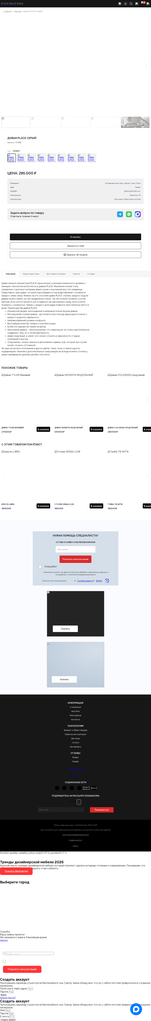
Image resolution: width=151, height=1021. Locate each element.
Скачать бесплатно (16, 871)
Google (75, 761)
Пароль (4, 991)
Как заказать (75, 747)
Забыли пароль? (8, 997)
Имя (2, 1010)
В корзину (75, 237)
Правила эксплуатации (75, 734)
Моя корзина (75, 715)
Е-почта (5, 1016)
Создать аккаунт (85, 581)
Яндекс (75, 757)
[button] (146, 66)
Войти (99, 581)
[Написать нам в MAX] (125, 4)
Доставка (75, 738)
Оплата (75, 743)
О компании (75, 707)
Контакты (75, 719)
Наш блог (75, 711)
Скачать (65, 629)
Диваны (18, 11)
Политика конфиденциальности (75, 835)
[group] (25, 403)
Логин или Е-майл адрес (13, 988)
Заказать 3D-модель (77, 255)
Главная (8, 11)
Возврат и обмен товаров (75, 730)
